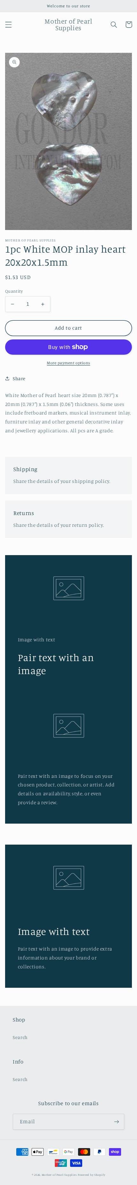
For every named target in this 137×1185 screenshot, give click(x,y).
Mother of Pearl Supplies (59, 1174)
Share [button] (19, 378)
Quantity (14, 291)
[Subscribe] (116, 1121)
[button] (8, 24)
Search (20, 1037)
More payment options (68, 362)
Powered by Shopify (91, 1174)
